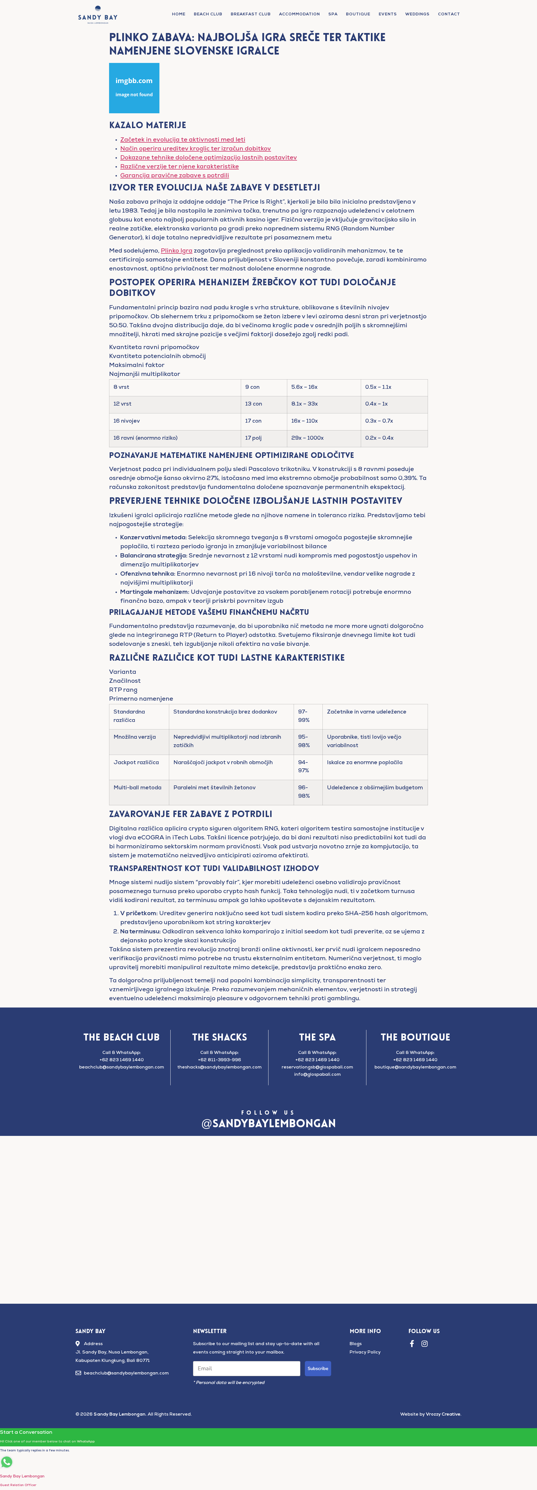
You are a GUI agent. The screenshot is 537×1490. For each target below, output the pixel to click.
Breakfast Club (251, 14)
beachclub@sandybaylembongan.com (121, 1067)
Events (388, 14)
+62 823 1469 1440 (122, 1060)
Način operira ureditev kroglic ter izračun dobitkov (195, 149)
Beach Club (208, 14)
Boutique (358, 14)
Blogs (356, 1344)
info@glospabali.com (317, 1075)
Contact (449, 14)
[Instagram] (424, 1343)
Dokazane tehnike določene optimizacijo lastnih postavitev (208, 158)
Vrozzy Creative (443, 1414)
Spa (333, 14)
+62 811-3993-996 (219, 1060)
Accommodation (299, 14)
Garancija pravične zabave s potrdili (174, 176)
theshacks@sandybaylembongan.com (219, 1067)
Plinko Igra (176, 251)
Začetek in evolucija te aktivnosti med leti (182, 140)
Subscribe (318, 1369)
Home (178, 14)
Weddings (417, 14)
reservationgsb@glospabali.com (317, 1067)
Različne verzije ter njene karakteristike (179, 167)
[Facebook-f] (411, 1343)
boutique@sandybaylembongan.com (415, 1067)
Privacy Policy (365, 1352)
